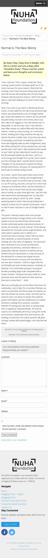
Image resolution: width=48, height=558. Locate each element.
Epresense (33, 549)
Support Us (6, 507)
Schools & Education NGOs (13, 500)
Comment (5, 357)
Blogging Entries (8, 497)
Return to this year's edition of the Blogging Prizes (24, 330)
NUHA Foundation (19, 543)
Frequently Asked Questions (14, 504)
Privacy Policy (24, 546)
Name (4, 390)
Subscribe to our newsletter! (14, 440)
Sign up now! (10, 524)
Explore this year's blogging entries (24, 335)
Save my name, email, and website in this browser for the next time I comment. (23, 427)
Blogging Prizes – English (12, 494)
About (4, 491)
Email (4, 401)
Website (4, 411)
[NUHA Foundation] (24, 16)
